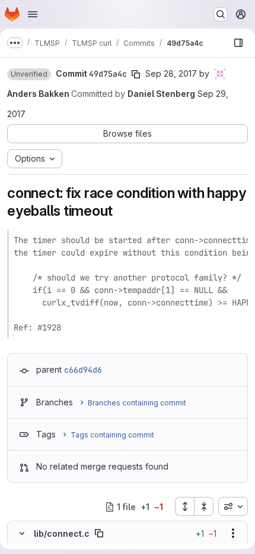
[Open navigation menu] (32, 14)
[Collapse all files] (204, 506)
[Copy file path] (99, 533)
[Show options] (233, 533)
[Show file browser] (238, 42)
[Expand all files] (184, 506)
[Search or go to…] (220, 14)
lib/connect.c (62, 533)
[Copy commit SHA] (136, 74)
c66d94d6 (83, 369)
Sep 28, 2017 (171, 73)
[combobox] (233, 506)
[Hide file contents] (22, 533)
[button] (29, 74)
